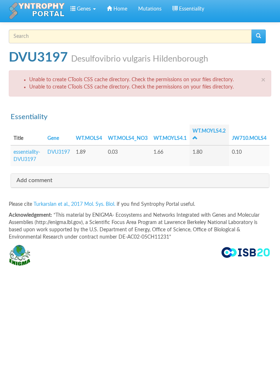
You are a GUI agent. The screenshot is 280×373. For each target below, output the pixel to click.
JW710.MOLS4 (249, 138)
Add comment (34, 180)
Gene (53, 138)
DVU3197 (58, 152)
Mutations (150, 9)
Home (119, 9)
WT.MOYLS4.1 (170, 138)
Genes (83, 9)
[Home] (37, 11)
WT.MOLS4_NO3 (128, 138)
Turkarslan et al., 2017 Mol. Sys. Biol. (75, 204)
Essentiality (191, 9)
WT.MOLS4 (89, 138)
